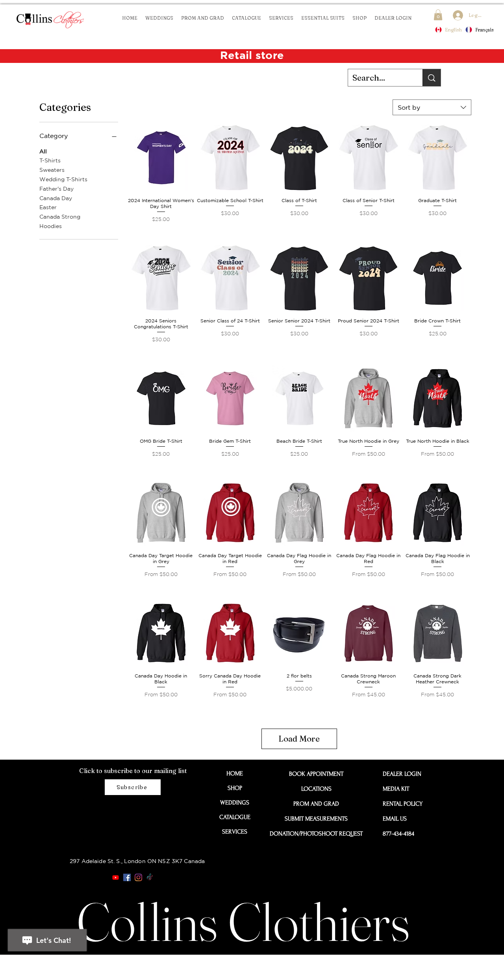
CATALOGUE (234, 817)
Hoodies (50, 226)
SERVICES (234, 831)
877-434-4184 (398, 833)
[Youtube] (115, 877)
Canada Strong (59, 217)
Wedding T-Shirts (63, 179)
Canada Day (55, 198)
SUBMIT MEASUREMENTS (316, 818)
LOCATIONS (316, 788)
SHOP (235, 787)
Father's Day (56, 189)
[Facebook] (127, 877)
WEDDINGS (234, 802)
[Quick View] (161, 157)
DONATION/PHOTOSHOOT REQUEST (316, 833)
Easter (48, 207)
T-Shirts (50, 160)
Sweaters (52, 170)
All (43, 151)
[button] (438, 14)
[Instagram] (138, 877)
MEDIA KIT (396, 788)
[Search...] (431, 77)
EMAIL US (395, 818)
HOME (234, 773)
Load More (299, 738)
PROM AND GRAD (316, 803)
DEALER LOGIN (400, 773)
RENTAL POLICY (400, 803)
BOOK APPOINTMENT (316, 773)
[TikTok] (150, 877)
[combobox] (432, 107)
